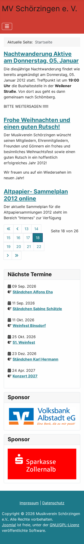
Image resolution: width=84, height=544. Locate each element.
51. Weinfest (24, 342)
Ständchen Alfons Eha (33, 292)
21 (29, 246)
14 (36, 228)
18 (38, 237)
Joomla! (9, 525)
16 (18, 237)
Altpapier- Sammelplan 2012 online (36, 195)
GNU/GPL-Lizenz (64, 525)
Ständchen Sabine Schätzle (37, 308)
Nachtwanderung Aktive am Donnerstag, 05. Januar (41, 57)
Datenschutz (53, 503)
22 (39, 246)
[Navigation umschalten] (7, 26)
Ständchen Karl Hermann (35, 359)
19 (8, 246)
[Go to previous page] (17, 228)
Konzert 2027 (25, 376)
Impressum (29, 503)
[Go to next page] (8, 255)
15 (8, 237)
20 (18, 246)
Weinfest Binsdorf (29, 325)
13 (26, 228)
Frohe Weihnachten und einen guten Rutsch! (37, 123)
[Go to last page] (16, 255)
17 (28, 237)
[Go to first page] (9, 228)
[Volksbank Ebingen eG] (42, 416)
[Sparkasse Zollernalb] (42, 463)
